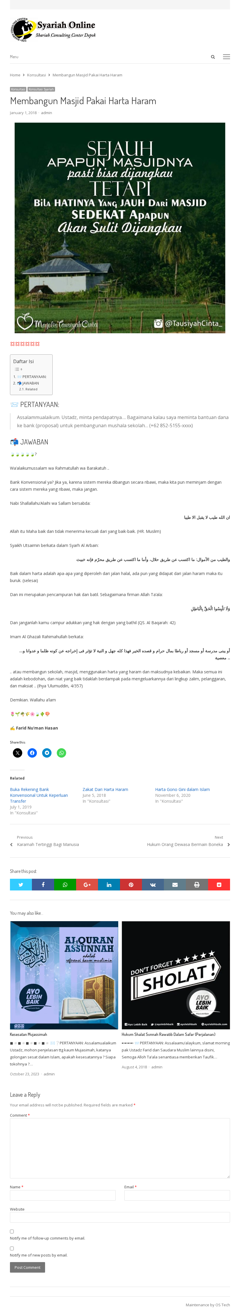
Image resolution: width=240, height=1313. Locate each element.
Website (17, 1209)
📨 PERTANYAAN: (32, 376)
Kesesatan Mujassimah (28, 1034)
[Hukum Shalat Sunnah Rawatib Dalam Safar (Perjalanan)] (176, 924)
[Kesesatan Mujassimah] (64, 924)
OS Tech (222, 1304)
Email (130, 1187)
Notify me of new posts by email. (39, 1255)
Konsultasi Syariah (41, 89)
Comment (20, 1115)
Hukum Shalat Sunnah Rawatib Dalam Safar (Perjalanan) (168, 1034)
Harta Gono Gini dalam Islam (182, 789)
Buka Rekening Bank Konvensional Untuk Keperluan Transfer (39, 795)
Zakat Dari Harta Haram (105, 789)
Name (16, 1187)
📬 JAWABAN (28, 383)
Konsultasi (18, 89)
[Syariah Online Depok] (120, 29)
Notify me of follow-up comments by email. (47, 1238)
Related (31, 389)
